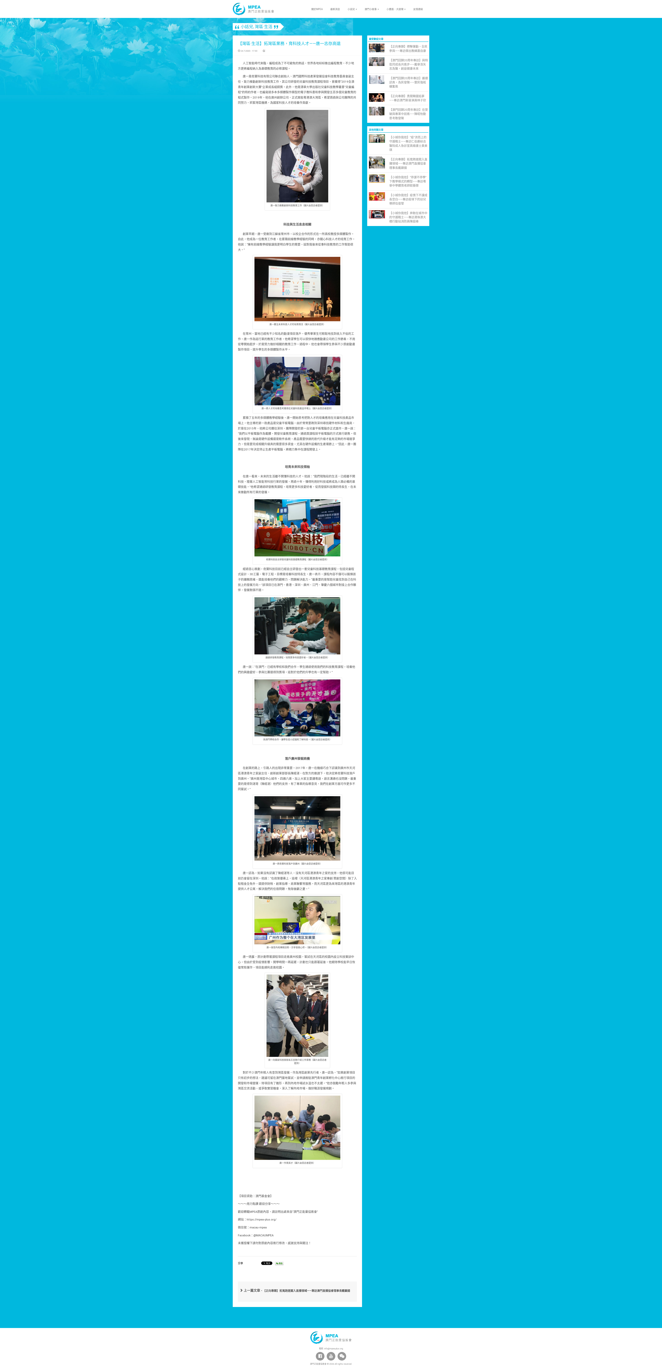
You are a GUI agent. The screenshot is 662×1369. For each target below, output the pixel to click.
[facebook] (320, 1356)
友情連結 (418, 9)
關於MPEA (317, 9)
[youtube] (331, 1356)
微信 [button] (280, 1263)
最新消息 (335, 9)
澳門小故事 (371, 9)
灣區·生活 (263, 26)
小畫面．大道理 (395, 9)
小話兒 (351, 9)
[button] (342, 1356)
